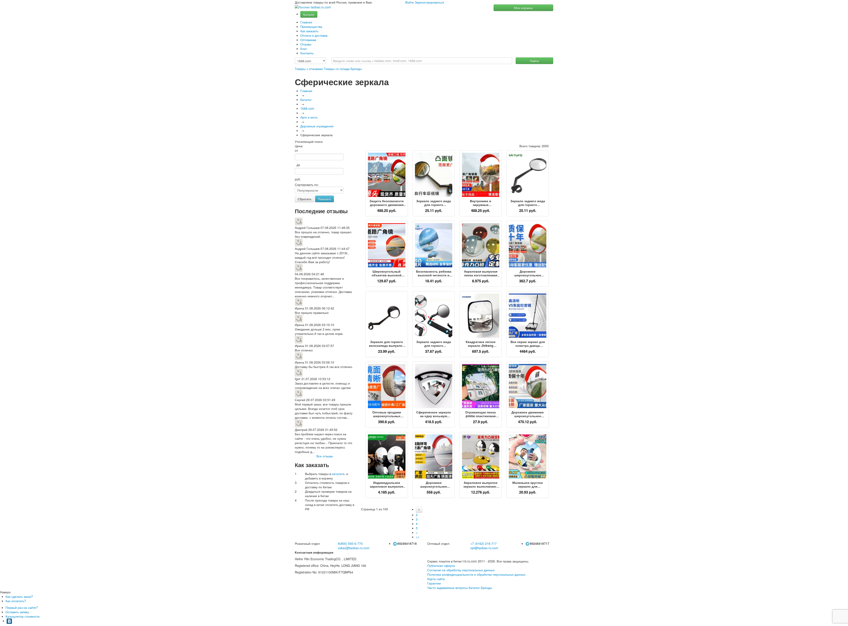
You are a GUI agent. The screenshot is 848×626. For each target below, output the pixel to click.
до (297, 164)
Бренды (356, 68)
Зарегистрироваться (429, 2)
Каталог (308, 14)
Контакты (307, 53)
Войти (409, 2)
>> (417, 537)
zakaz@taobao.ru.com (353, 548)
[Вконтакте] (9, 620)
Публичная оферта (441, 565)
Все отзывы (324, 456)
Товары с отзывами (309, 68)
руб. (298, 179)
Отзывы (305, 44)
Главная (306, 22)
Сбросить (304, 199)
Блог (303, 48)
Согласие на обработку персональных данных (461, 570)
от (296, 150)
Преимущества (311, 26)
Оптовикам (308, 40)
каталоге (338, 473)
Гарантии (434, 583)
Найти (534, 60)
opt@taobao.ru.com (484, 548)
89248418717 (539, 543)
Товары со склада (337, 68)
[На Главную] (313, 7)
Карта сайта (436, 579)
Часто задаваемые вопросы (447, 587)
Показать (324, 199)
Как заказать (309, 31)
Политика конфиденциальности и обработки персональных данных (476, 574)
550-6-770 (350, 543)
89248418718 (407, 543)
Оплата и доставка (313, 35)
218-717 (483, 543)
